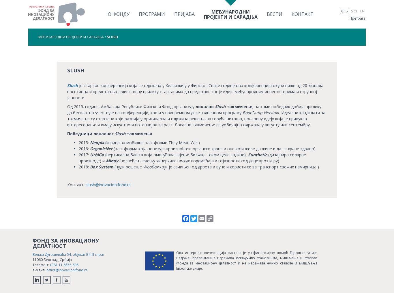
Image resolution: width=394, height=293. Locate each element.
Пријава (184, 14)
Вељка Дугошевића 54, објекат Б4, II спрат (68, 254)
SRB (354, 11)
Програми (152, 14)
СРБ (344, 11)
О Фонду (119, 14)
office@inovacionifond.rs (66, 270)
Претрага (357, 18)
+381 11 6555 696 (64, 264)
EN (362, 11)
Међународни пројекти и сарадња (71, 37)
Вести (274, 14)
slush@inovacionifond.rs (108, 184)
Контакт (303, 14)
